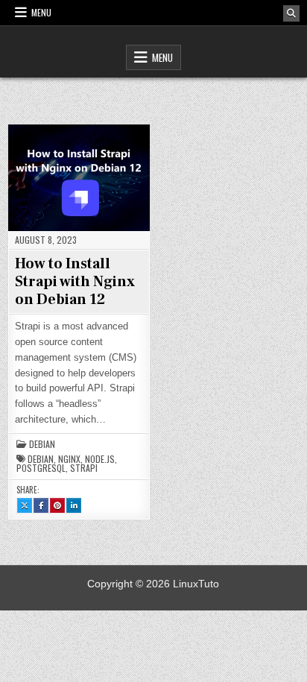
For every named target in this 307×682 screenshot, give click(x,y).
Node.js (100, 459)
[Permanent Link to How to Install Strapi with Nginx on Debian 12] (79, 177)
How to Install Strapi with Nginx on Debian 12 (75, 281)
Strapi (84, 468)
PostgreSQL (41, 468)
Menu (41, 12)
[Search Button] (291, 13)
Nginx (69, 459)
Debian (42, 444)
